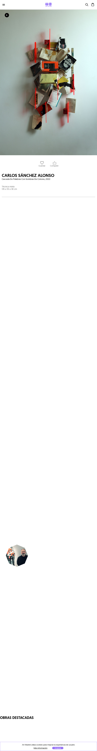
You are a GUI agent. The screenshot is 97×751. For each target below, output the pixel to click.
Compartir (54, 166)
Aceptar (58, 748)
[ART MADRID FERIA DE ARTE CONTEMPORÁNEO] (48, 5)
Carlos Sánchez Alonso (28, 175)
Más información (40, 748)
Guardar (42, 166)
